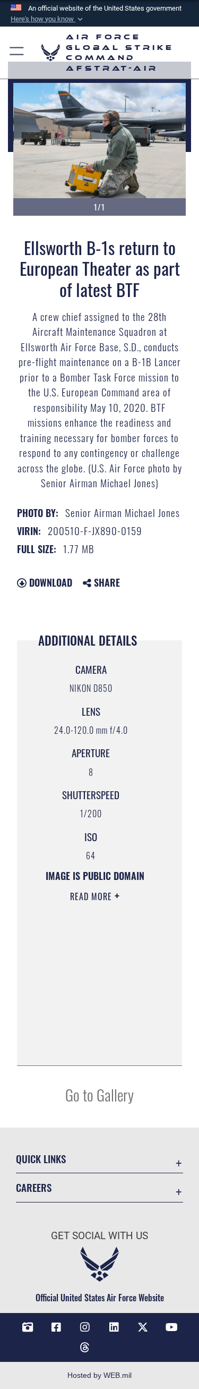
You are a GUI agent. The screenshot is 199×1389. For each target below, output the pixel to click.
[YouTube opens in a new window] (171, 1327)
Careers (33, 1187)
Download (49, 582)
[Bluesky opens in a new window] (114, 1343)
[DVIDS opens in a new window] (28, 1327)
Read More (92, 896)
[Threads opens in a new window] (85, 1348)
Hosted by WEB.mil (99, 1375)
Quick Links (41, 1158)
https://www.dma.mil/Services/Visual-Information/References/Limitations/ (95, 1046)
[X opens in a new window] (143, 1327)
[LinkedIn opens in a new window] (114, 1327)
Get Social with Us (99, 1236)
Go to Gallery (99, 1094)
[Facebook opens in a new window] (56, 1327)
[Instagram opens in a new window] (85, 1327)
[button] (48, 19)
